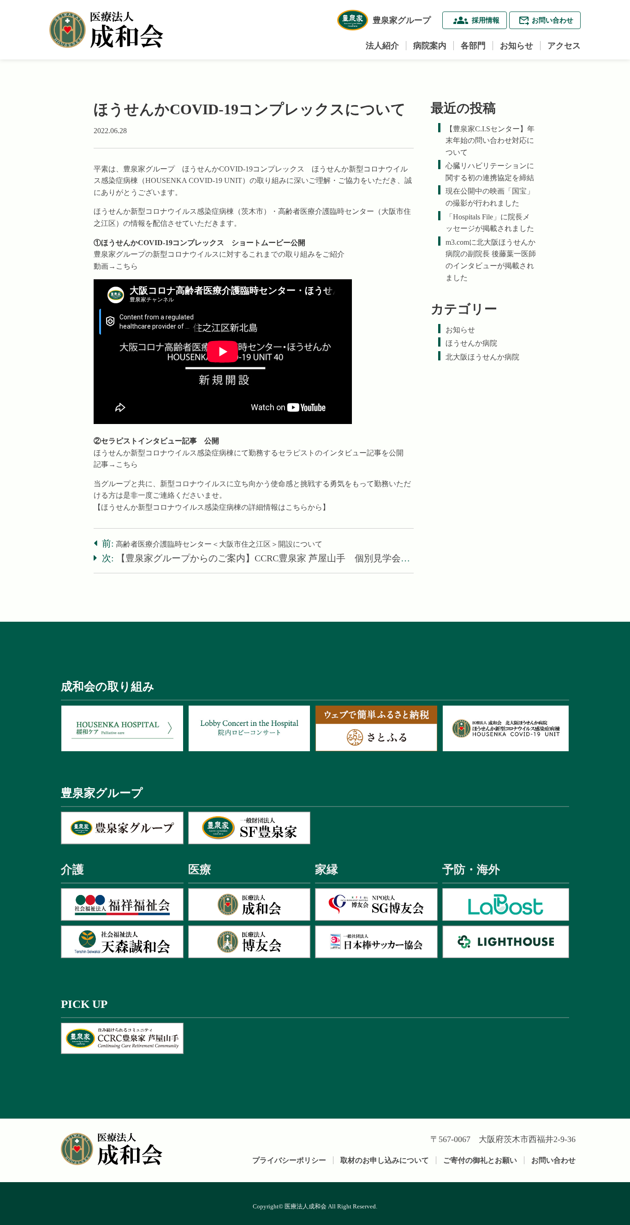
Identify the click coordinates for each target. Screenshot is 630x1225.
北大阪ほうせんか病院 (482, 357)
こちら (127, 266)
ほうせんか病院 (471, 343)
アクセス (564, 45)
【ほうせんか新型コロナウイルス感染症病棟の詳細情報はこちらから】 (212, 507)
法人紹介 (382, 45)
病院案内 (429, 45)
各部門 (473, 45)
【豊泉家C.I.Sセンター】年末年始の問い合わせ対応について (490, 140)
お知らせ (516, 45)
